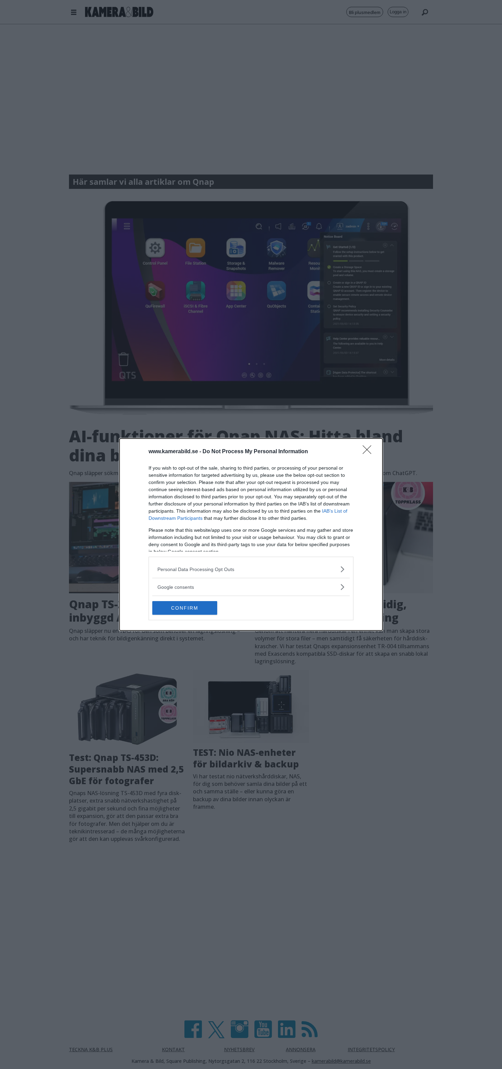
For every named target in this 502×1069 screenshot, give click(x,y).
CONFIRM (184, 608)
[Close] (369, 451)
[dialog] (251, 534)
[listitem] (251, 569)
